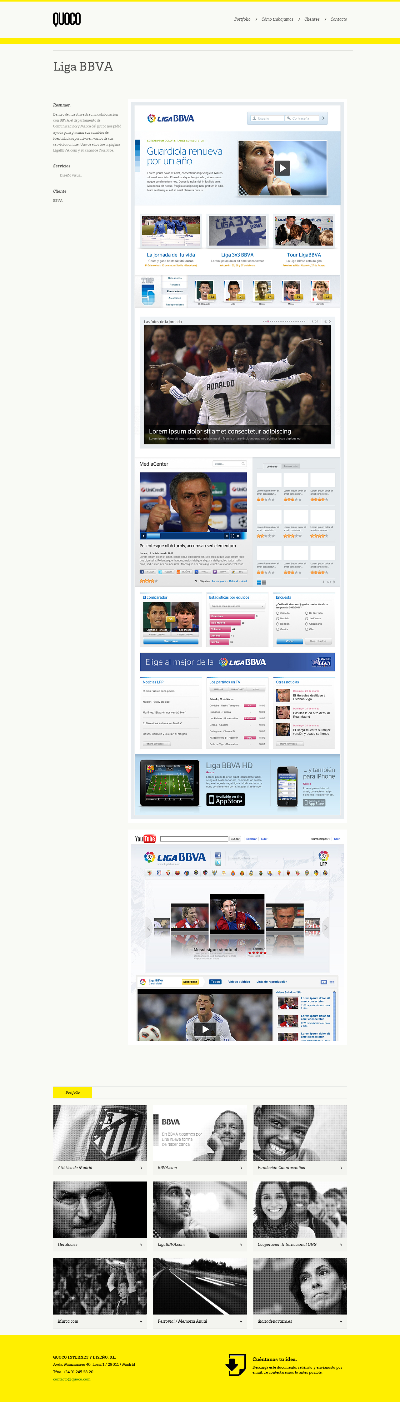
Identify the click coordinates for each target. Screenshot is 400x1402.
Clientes (312, 19)
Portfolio (242, 19)
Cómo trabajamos (277, 19)
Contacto (339, 19)
